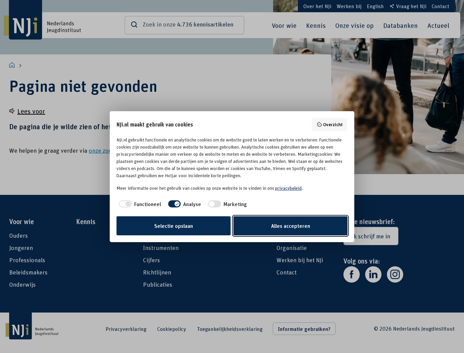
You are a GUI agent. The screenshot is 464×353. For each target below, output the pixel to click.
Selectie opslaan (173, 226)
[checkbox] (139, 204)
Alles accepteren (290, 226)
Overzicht (333, 124)
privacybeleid (288, 188)
